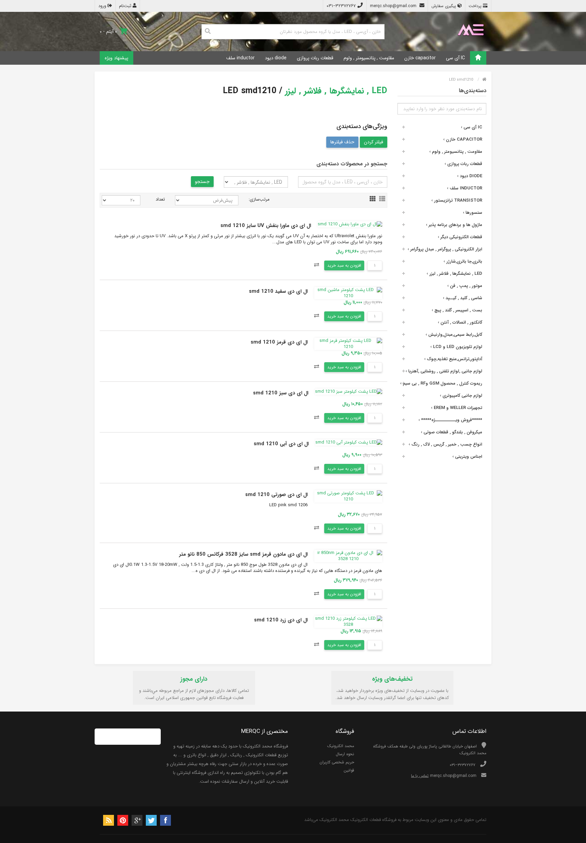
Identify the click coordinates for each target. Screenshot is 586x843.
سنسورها (472, 212)
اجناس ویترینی (467, 456)
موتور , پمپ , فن (464, 285)
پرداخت (476, 6)
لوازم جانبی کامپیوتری (461, 395)
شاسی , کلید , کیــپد (462, 298)
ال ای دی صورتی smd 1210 (276, 495)
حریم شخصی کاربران (336, 762)
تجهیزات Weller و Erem (456, 407)
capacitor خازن (420, 58)
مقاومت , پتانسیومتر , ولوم (369, 58)
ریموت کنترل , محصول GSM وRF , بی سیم (441, 383)
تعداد (160, 199)
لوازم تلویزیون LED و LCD (456, 346)
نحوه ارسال (345, 754)
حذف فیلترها (342, 142)
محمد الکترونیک (340, 746)
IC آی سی (455, 58)
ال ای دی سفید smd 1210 (278, 291)
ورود (103, 5)
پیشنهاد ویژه (116, 58)
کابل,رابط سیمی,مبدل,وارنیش (454, 334)
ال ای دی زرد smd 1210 (281, 620)
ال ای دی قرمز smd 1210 (279, 342)
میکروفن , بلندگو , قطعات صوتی (451, 432)
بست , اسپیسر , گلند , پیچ (457, 310)
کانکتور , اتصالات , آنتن (460, 322)
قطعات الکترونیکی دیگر (460, 237)
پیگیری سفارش (444, 6)
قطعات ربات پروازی (315, 58)
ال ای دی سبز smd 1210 (280, 393)
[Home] (478, 58)
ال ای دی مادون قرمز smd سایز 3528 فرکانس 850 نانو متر (243, 554)
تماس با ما (420, 776)
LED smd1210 (461, 80)
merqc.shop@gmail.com (394, 6)
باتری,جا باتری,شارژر (463, 261)
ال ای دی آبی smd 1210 (281, 444)
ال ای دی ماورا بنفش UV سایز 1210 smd (265, 226)
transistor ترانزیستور (456, 200)
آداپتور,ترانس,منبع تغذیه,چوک (453, 359)
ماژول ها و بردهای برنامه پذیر (454, 224)
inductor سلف (240, 58)
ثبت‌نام (126, 5)
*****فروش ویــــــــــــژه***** (450, 420)
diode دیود (276, 58)
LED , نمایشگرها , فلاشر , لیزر (454, 273)
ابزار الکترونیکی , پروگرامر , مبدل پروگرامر (445, 249)
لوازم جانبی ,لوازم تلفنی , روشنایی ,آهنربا (444, 371)
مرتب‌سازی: (259, 199)
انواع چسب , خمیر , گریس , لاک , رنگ (445, 444)
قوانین (349, 770)
